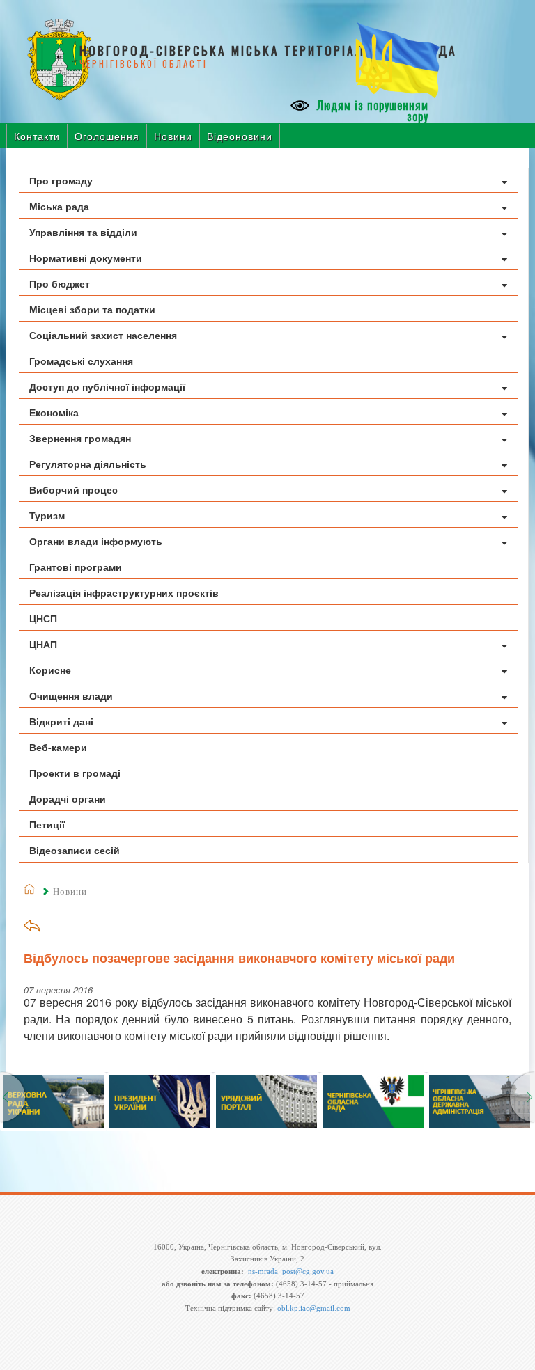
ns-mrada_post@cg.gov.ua (291, 1271)
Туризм (47, 515)
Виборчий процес (73, 489)
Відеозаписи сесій (74, 850)
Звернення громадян (80, 438)
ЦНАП (43, 644)
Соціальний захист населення (103, 335)
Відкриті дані (61, 721)
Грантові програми (75, 567)
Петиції (47, 824)
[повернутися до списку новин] (32, 930)
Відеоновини (239, 136)
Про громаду (61, 180)
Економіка (54, 412)
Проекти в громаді (75, 773)
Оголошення (107, 136)
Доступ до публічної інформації (107, 386)
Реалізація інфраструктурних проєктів (124, 592)
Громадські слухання (81, 361)
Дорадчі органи (67, 798)
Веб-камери (58, 747)
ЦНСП (43, 618)
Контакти (37, 136)
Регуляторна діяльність (87, 464)
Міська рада (59, 206)
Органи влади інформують (95, 541)
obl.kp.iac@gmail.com (313, 1308)
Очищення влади (71, 695)
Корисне (50, 670)
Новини (173, 136)
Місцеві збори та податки (92, 309)
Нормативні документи (85, 258)
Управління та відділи (83, 232)
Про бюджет (59, 283)
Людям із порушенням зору (370, 111)
